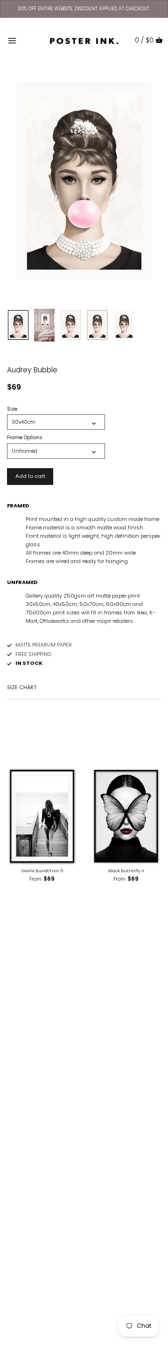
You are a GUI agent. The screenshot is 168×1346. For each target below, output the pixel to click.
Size (12, 409)
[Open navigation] (12, 40)
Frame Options (24, 438)
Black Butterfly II (126, 871)
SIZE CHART (21, 687)
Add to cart (30, 476)
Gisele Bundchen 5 (42, 871)
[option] (18, 325)
